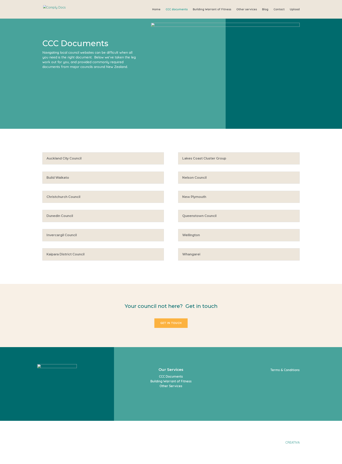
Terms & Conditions (285, 370)
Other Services (171, 386)
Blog (265, 9)
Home (156, 9)
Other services (246, 9)
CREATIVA (292, 442)
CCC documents (177, 9)
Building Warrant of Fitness (212, 9)
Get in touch (171, 323)
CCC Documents (171, 376)
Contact (279, 9)
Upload (295, 9)
